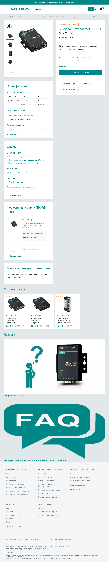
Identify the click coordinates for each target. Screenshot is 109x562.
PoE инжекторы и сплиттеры (17, 494)
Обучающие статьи (13, 515)
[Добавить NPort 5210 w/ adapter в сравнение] (100, 29)
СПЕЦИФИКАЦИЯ (69, 84)
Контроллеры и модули (47, 497)
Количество (63, 66)
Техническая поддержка (47, 512)
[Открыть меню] (7, 9)
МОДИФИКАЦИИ (68, 89)
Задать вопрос (43, 269)
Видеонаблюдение (78, 485)
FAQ (7, 508)
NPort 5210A (11, 315)
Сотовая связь (11, 481)
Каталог (15, 17)
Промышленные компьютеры (81, 474)
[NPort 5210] (14, 224)
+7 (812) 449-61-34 (45, 539)
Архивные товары (13, 527)
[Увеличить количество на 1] (85, 66)
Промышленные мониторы (80, 481)
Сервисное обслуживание (48, 515)
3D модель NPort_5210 (18, 172)
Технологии (10, 512)
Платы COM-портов (45, 493)
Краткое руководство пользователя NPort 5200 (28, 160)
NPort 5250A (36, 315)
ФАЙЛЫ (87, 84)
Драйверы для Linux (17, 191)
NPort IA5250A (63, 315)
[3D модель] (10, 27)
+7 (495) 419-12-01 (18, 539)
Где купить (42, 508)
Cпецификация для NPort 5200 (21, 157)
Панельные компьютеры (79, 477)
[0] (101, 9)
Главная (6, 17)
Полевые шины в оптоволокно (50, 490)
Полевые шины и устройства (31, 17)
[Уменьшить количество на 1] (74, 66)
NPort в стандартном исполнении (78, 17)
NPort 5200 (97, 17)
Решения (9, 522)
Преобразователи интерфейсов (45, 485)
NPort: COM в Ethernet (53, 17)
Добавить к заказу (81, 72)
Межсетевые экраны (14, 477)
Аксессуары (75, 490)
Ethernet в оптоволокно (15, 487)
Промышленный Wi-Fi (15, 484)
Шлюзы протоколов (46, 481)
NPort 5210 (26, 220)
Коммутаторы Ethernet (15, 474)
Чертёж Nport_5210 (17, 182)
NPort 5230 (26, 249)
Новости (9, 518)
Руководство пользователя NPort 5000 (24, 163)
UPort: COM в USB (45, 477)
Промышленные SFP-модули (17, 491)
